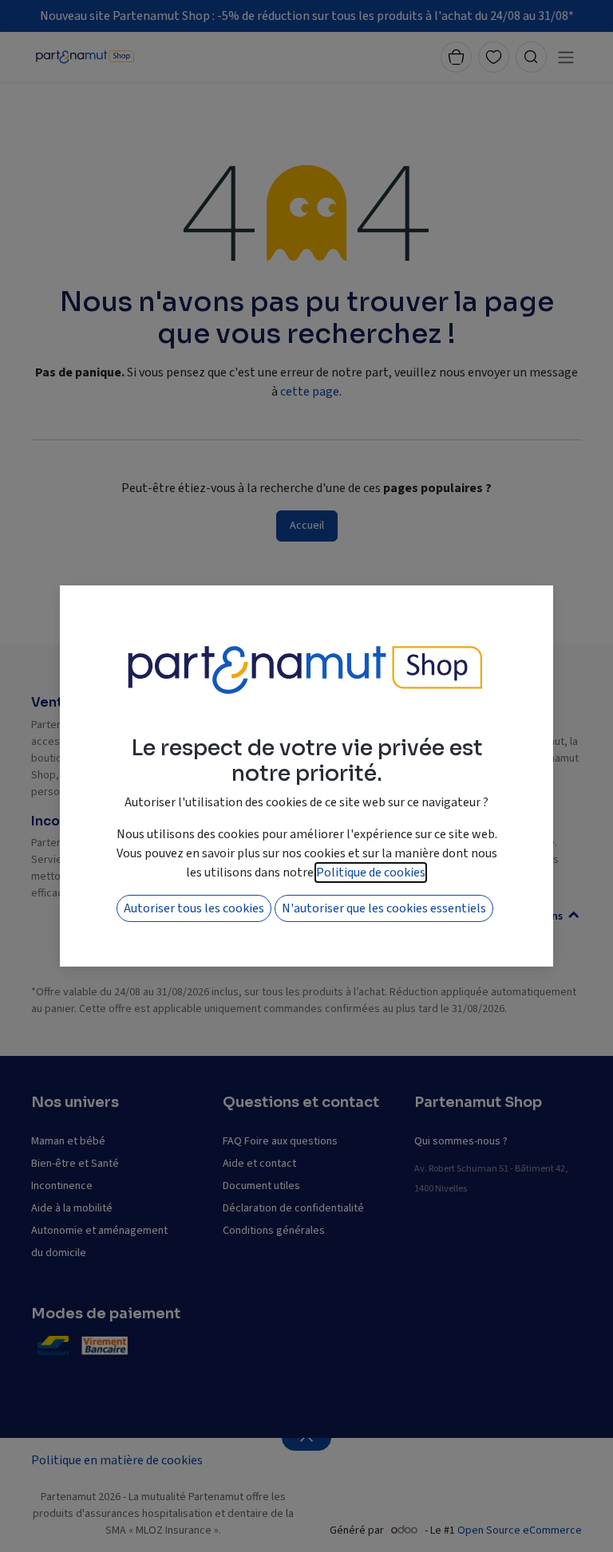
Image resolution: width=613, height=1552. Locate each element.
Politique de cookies (370, 872)
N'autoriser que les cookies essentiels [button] (384, 908)
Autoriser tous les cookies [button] (194, 908)
